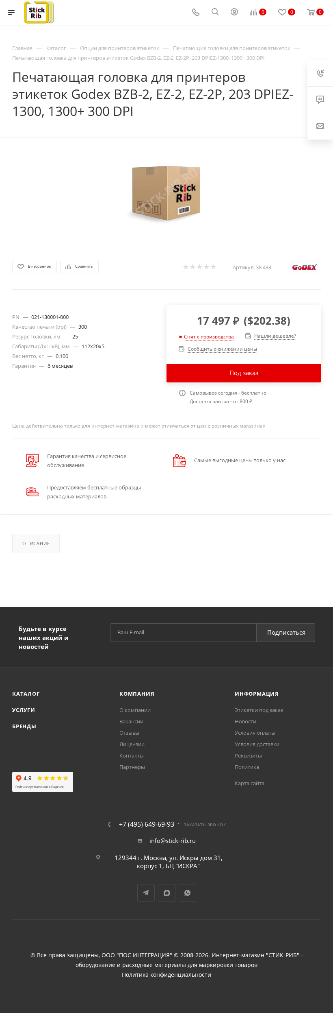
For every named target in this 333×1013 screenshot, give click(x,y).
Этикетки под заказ (259, 710)
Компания (136, 693)
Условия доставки (257, 744)
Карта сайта (249, 783)
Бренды (24, 726)
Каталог (26, 693)
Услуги (23, 710)
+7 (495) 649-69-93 (146, 824)
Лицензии (132, 744)
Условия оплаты (255, 732)
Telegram (146, 893)
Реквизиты (248, 755)
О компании (135, 710)
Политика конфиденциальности (166, 974)
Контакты (131, 755)
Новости (245, 721)
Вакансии (131, 721)
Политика (247, 767)
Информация (257, 693)
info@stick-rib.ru (172, 840)
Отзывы (129, 732)
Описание (36, 543)
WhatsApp (187, 893)
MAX (166, 893)
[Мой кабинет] (234, 13)
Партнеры (132, 767)
